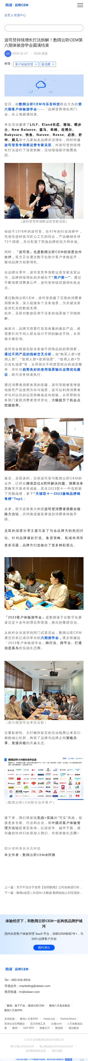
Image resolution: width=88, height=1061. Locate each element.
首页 (7, 15)
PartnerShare (68, 1018)
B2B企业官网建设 (14, 1023)
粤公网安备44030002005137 (56, 1046)
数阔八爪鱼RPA (13, 1010)
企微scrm (56, 1023)
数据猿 (59, 1027)
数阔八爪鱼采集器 (59, 1005)
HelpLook (49, 1018)
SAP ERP (28, 1027)
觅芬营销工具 (37, 1023)
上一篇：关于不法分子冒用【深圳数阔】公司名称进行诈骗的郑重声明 (44, 887)
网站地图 (57, 1050)
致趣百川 (45, 1027)
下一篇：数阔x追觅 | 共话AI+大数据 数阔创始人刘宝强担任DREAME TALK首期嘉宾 (44, 892)
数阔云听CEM (36, 1005)
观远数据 (74, 1027)
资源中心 (20, 15)
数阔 (15, 1027)
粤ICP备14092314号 (22, 1046)
